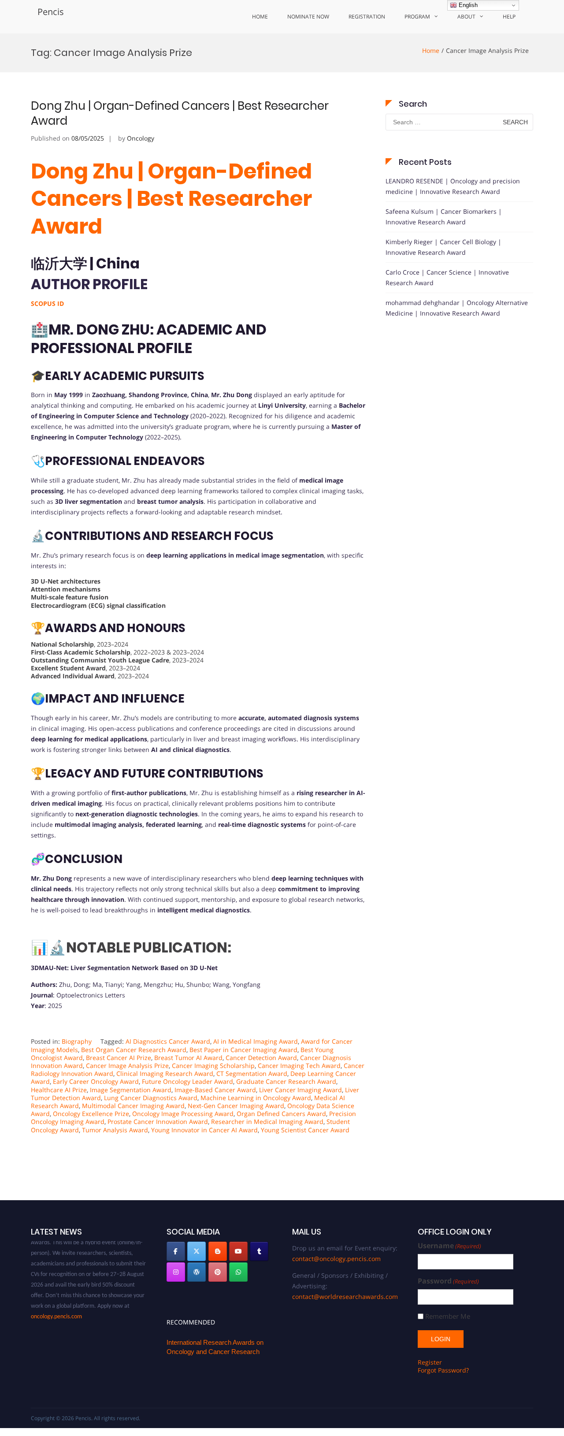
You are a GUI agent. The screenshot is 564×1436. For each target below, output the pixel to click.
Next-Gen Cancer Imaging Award (236, 1105)
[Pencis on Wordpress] (196, 1272)
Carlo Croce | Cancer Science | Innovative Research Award (447, 277)
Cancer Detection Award (261, 1057)
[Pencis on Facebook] (176, 1251)
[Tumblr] (259, 1251)
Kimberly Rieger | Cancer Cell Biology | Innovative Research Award (443, 247)
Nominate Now (308, 16)
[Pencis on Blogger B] (217, 1251)
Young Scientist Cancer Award (305, 1130)
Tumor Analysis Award (115, 1130)
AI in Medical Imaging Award (255, 1041)
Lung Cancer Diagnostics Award (150, 1098)
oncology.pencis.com (56, 1307)
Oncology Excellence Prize (91, 1113)
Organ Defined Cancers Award (281, 1113)
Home (260, 16)
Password (448, 1281)
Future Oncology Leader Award (187, 1081)
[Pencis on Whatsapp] (238, 1272)
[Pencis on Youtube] (238, 1251)
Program (417, 16)
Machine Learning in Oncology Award (255, 1098)
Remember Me (447, 1316)
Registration (367, 16)
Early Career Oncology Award (96, 1081)
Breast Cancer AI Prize (118, 1057)
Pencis (50, 12)
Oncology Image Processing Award (183, 1113)
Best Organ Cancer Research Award (133, 1049)
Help (509, 16)
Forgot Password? (443, 1370)
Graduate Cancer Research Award (286, 1081)
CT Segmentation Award (251, 1073)
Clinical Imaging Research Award (164, 1073)
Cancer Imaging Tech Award (299, 1065)
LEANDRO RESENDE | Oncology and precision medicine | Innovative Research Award (453, 186)
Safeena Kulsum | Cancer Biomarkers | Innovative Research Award (444, 216)
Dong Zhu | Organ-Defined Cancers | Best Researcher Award (180, 113)
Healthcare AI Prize (59, 1090)
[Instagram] (176, 1272)
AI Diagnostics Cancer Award (168, 1041)
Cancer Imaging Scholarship (213, 1065)
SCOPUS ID (47, 303)
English (467, 5)
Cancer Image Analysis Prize (127, 1065)
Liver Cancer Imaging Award (300, 1090)
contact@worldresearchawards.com (345, 1296)
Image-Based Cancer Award (215, 1090)
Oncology (140, 138)
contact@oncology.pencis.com (336, 1258)
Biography (77, 1041)
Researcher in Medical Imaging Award (267, 1121)
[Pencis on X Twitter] (196, 1251)
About (466, 16)
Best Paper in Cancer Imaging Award (243, 1049)
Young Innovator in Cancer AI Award (204, 1130)
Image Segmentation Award (130, 1090)
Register (430, 1362)
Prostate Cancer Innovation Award (158, 1121)
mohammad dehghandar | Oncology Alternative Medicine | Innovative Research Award (457, 307)
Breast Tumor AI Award (188, 1057)
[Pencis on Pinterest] (217, 1272)
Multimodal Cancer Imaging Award (133, 1105)
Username (449, 1245)
